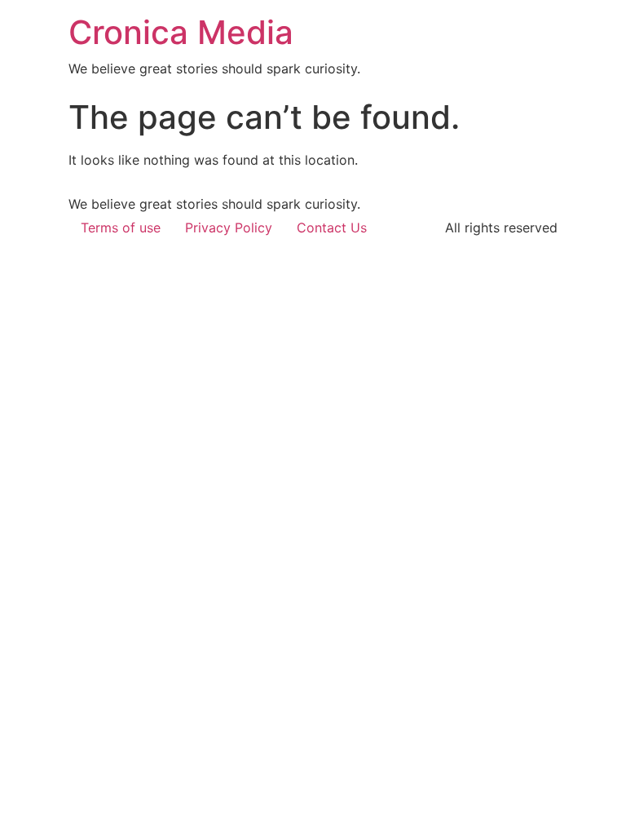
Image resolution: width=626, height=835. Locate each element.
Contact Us (332, 227)
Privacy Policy (228, 227)
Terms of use (121, 227)
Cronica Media (180, 32)
